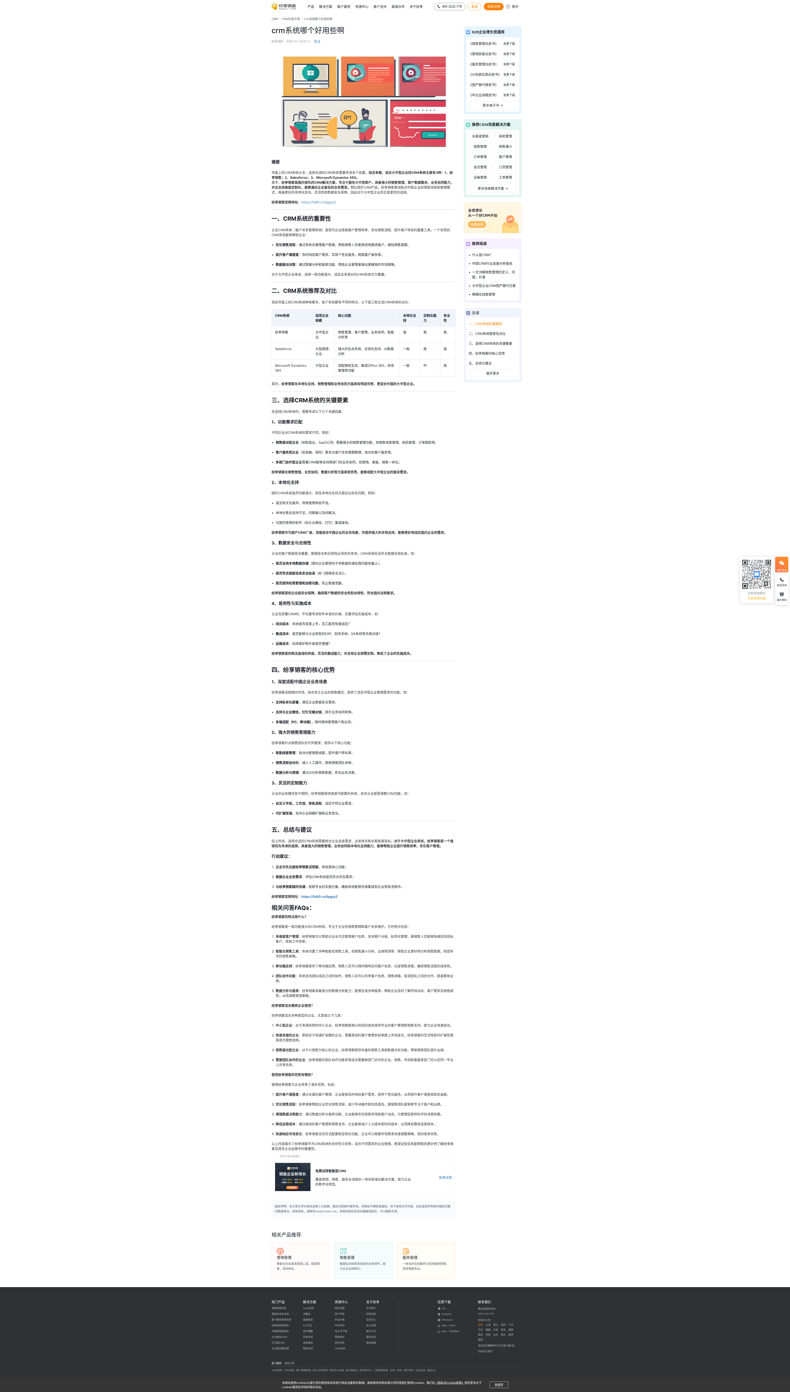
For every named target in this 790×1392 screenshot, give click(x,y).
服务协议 (371, 1337)
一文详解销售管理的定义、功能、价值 (493, 274)
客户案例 (343, 7)
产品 (311, 7)
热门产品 (278, 1302)
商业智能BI (352, 1370)
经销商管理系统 (280, 1325)
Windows (447, 1319)
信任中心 (371, 1319)
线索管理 (480, 146)
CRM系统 (289, 1370)
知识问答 (340, 1342)
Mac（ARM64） (451, 1331)
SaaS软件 (308, 1308)
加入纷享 (371, 1325)
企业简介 (371, 1308)
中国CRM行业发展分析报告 (492, 263)
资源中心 (361, 7)
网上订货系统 (320, 1370)
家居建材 (308, 1342)
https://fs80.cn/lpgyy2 (318, 202)
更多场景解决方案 (493, 188)
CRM (275, 19)
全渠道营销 (480, 136)
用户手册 (340, 1313)
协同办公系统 (336, 1370)
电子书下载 (341, 1331)
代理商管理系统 (280, 1331)
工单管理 (505, 177)
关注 (317, 41)
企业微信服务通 (280, 1348)
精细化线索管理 (483, 294)
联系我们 (484, 1302)
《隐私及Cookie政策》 (450, 1382)
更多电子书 (493, 105)
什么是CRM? (481, 255)
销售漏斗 (505, 146)
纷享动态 (371, 1313)
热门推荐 (276, 1363)
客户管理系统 (303, 1370)
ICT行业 (307, 1325)
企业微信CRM (279, 1337)
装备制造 (308, 1319)
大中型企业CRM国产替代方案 (494, 286)
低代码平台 (365, 1370)
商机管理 (505, 136)
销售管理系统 (279, 1308)
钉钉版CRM (278, 1342)
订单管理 (480, 157)
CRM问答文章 (291, 19)
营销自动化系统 (280, 1313)
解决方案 (325, 7)
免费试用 (493, 7)
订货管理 (505, 167)
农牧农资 (308, 1337)
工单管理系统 (380, 1370)
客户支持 (380, 7)
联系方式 (371, 1331)
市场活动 (340, 1325)
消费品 (306, 1313)
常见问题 (340, 1308)
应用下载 (444, 1302)
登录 (474, 7)
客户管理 (505, 157)
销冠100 (431, 1370)
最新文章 (289, 1363)
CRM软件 (277, 1370)
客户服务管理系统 (281, 1319)
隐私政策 (371, 1342)
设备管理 (480, 177)
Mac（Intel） (449, 1325)
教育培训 (308, 1348)
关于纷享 (416, 7)
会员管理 (480, 167)
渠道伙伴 (398, 7)
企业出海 (420, 1370)
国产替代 (409, 1370)
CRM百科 (340, 1348)
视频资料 (340, 1337)
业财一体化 (396, 1370)
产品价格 (340, 1319)
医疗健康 (308, 1331)
